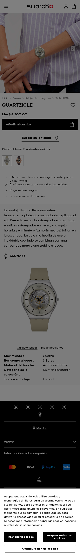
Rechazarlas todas (21, 537)
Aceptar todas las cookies (59, 537)
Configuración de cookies (40, 548)
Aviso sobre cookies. (29, 525)
